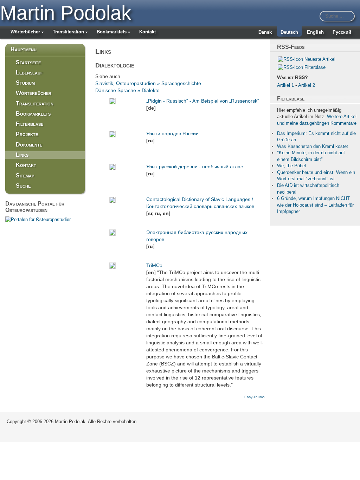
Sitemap (25, 176)
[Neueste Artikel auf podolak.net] (290, 59)
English (315, 32)
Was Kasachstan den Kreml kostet (312, 146)
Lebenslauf (29, 73)
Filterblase (29, 124)
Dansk (265, 32)
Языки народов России (172, 133)
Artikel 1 (285, 85)
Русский (342, 32)
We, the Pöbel (291, 165)
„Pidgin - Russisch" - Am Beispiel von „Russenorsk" (202, 101)
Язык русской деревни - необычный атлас (194, 166)
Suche (23, 186)
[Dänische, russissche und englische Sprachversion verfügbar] (38, 219)
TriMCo (154, 265)
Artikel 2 (306, 85)
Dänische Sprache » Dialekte (127, 90)
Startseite (28, 62)
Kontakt (147, 31)
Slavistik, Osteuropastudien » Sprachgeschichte (148, 83)
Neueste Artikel (319, 59)
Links (22, 155)
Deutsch (289, 32)
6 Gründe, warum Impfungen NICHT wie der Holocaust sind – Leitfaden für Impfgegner (315, 205)
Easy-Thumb (254, 397)
